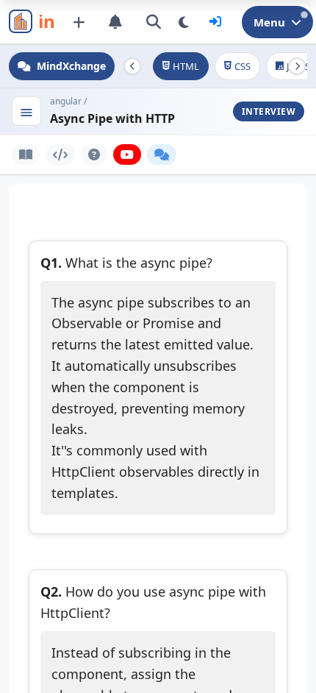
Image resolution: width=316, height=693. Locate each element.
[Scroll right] (297, 66)
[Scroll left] (132, 66)
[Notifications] (115, 22)
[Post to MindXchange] (78, 22)
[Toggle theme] (184, 22)
